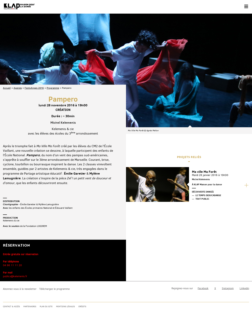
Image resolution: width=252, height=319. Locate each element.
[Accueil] (19, 6)
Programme (53, 88)
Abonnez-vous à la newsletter (19, 289)
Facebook (203, 288)
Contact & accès (11, 306)
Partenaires (29, 306)
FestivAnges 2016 (34, 88)
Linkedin (244, 288)
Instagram (228, 288)
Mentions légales (65, 306)
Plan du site (46, 306)
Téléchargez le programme (54, 289)
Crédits (82, 306)
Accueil (7, 88)
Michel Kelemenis (63, 122)
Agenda (18, 88)
